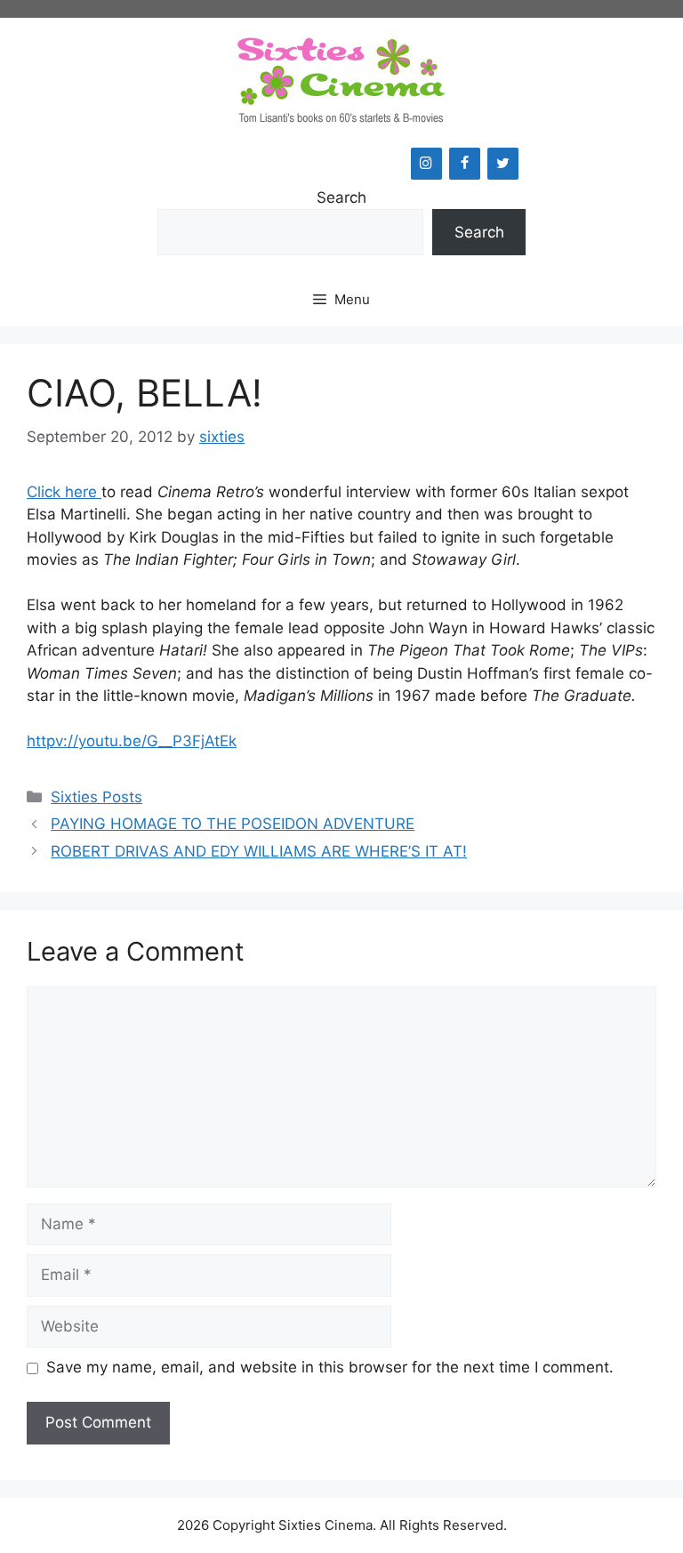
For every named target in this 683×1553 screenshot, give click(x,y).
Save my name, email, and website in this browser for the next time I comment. (330, 1367)
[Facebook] (464, 164)
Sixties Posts (96, 797)
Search (341, 197)
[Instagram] (426, 164)
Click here (64, 492)
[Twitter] (502, 164)
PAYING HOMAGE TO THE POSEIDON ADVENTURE (232, 824)
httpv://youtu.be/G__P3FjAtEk (132, 741)
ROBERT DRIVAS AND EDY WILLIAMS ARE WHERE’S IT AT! (259, 851)
